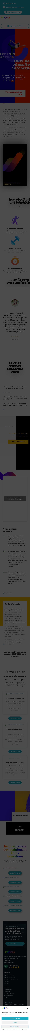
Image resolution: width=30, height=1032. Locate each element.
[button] (27, 1008)
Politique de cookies (7, 1030)
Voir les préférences (15, 1026)
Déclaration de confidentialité (20, 1030)
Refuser (15, 1022)
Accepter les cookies (15, 1018)
